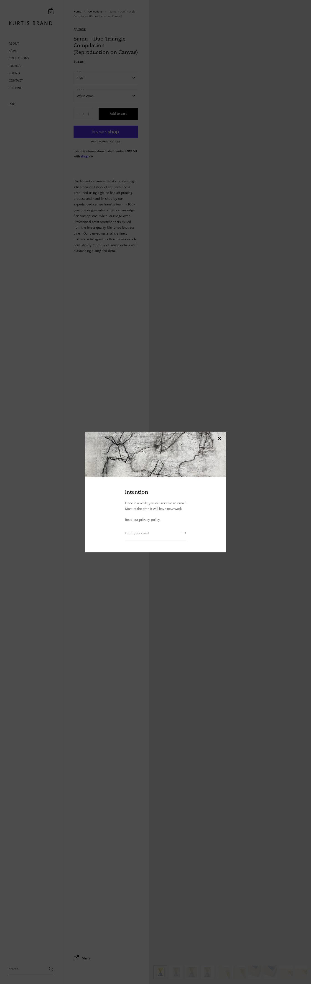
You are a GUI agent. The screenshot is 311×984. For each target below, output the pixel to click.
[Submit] (183, 534)
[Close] (219, 439)
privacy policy (149, 520)
